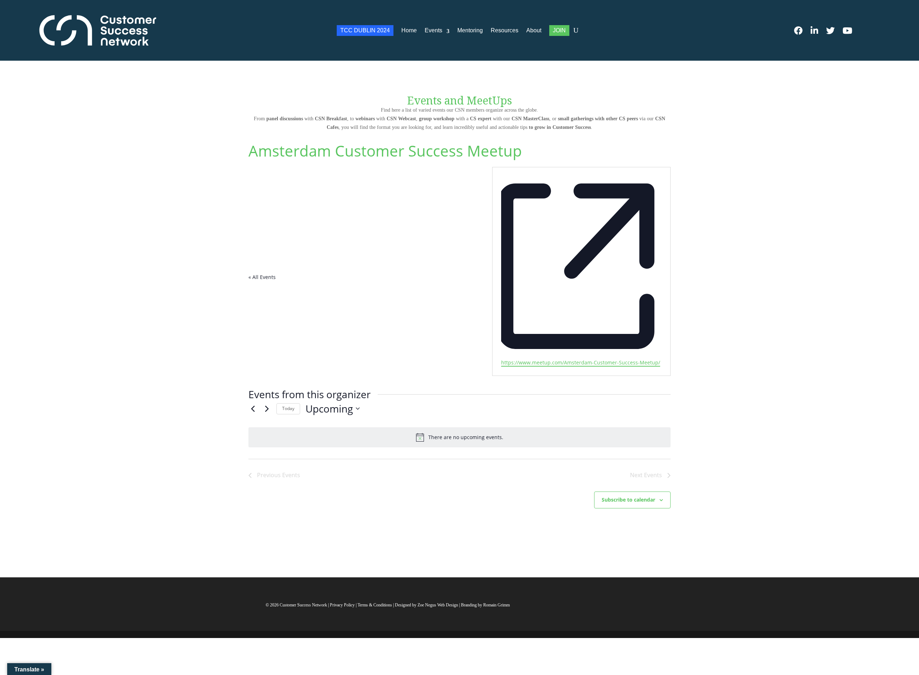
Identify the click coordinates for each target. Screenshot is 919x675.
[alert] (459, 437)
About (533, 30)
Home (409, 30)
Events (433, 30)
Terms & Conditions (375, 605)
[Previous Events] (252, 408)
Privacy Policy (343, 605)
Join (559, 30)
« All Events (262, 277)
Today (288, 408)
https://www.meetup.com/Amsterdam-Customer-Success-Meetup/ (580, 362)
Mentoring (470, 30)
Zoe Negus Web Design (438, 605)
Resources (504, 30)
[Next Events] (266, 408)
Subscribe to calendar (628, 499)
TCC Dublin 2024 (365, 30)
